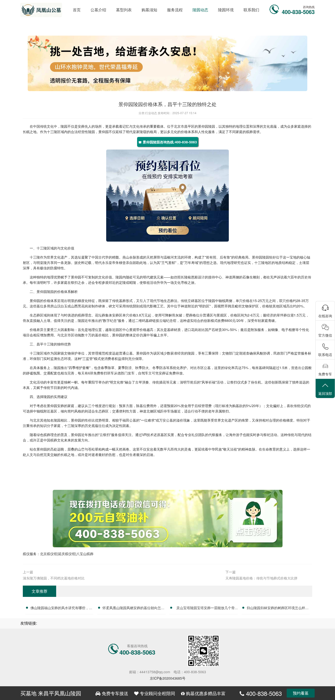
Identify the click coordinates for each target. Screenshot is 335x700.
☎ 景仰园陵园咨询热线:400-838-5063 (167, 141)
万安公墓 (166, 420)
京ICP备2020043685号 (167, 678)
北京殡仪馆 (48, 553)
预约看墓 (301, 693)
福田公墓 (129, 420)
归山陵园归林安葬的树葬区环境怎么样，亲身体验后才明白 (278, 608)
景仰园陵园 (206, 126)
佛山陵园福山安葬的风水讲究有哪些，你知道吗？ (61, 608)
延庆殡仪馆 (66, 553)
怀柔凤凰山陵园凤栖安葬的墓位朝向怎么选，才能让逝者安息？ (133, 608)
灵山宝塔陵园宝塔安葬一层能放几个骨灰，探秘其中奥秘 (205, 608)
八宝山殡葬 (84, 553)
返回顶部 (325, 393)
